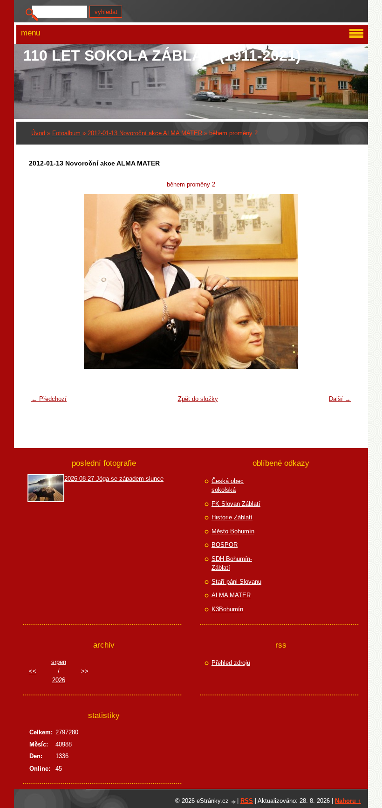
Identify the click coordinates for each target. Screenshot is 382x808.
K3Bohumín (227, 609)
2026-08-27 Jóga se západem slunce (114, 478)
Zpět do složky (198, 398)
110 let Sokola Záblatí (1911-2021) (162, 55)
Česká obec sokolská (227, 485)
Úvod (38, 133)
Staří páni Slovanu (236, 581)
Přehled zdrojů (230, 662)
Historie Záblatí (231, 517)
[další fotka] (340, 281)
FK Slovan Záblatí (235, 503)
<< (32, 671)
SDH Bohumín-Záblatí (231, 563)
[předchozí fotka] (41, 281)
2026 (58, 680)
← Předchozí (49, 398)
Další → (340, 398)
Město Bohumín (232, 531)
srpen (58, 661)
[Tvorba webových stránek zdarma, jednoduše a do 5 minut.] (234, 802)
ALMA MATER (231, 595)
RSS (246, 800)
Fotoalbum (66, 133)
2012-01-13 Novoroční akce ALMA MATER (145, 133)
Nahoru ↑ (348, 800)
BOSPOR (224, 544)
